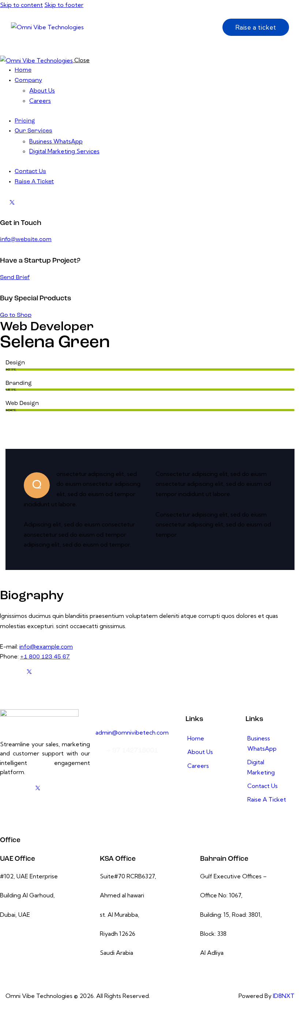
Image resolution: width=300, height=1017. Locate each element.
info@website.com (26, 240)
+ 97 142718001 (132, 750)
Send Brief (15, 278)
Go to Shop (15, 315)
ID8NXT (284, 995)
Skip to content (21, 4)
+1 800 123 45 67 (45, 657)
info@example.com (46, 646)
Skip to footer (63, 4)
